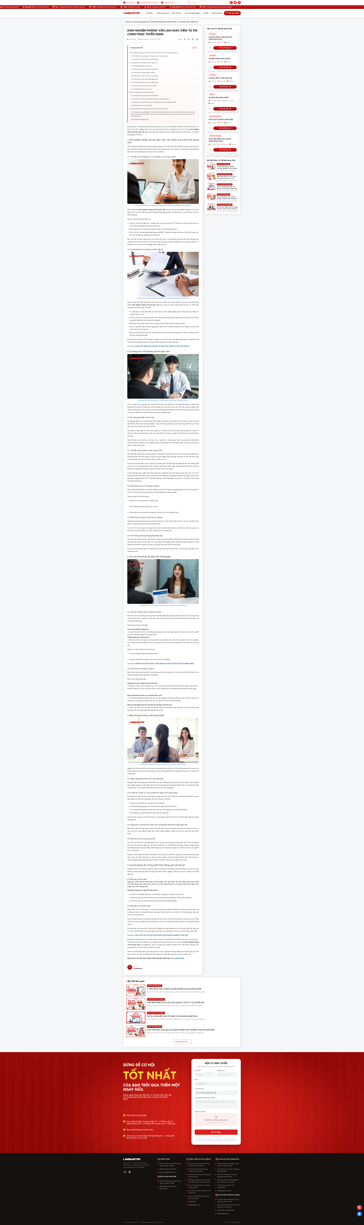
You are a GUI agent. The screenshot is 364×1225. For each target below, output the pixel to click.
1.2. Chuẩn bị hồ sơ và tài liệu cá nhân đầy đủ (145, 59)
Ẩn (195, 48)
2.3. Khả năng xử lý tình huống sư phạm (143, 72)
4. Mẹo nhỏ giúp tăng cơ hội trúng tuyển (141, 92)
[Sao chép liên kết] (197, 39)
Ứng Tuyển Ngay (224, 48)
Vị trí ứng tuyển (200, 1088)
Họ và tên (198, 1070)
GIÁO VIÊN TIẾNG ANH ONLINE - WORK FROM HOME (220, 140)
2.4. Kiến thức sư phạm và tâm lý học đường (144, 76)
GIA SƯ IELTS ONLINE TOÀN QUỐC (221, 119)
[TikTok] (239, 2)
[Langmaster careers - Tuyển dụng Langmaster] (131, 13)
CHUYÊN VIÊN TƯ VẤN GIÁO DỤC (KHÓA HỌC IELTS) (220, 38)
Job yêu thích (233, 13)
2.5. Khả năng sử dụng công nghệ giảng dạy (144, 79)
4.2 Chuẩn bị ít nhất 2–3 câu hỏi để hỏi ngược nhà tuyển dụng (150, 99)
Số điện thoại (221, 1070)
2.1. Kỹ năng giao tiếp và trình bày (141, 66)
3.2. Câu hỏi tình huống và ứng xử (141, 89)
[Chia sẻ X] (188, 39)
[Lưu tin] (210, 48)
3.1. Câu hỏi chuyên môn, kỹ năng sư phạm (144, 86)
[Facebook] (231, 2)
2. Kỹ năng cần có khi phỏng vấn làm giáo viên (143, 63)
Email (197, 1079)
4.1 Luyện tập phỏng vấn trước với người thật (144, 95)
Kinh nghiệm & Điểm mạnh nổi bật (205, 1098)
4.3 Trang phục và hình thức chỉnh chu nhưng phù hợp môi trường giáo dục (154, 102)
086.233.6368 (130, 2)
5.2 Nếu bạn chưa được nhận (140, 119)
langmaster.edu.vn (169, 2)
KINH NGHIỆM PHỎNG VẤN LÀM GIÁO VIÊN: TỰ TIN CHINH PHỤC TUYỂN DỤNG (174, 22)
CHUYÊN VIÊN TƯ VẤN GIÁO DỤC (220, 78)
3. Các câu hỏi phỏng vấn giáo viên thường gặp (143, 82)
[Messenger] (129, 1172)
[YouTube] (235, 2)
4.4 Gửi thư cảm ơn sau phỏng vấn (141, 105)
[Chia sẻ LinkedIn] (193, 39)
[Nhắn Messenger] (359, 1213)
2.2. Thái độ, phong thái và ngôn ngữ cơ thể (144, 69)
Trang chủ (128, 22)
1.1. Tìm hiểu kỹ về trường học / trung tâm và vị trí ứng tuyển (149, 56)
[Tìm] (189, 2)
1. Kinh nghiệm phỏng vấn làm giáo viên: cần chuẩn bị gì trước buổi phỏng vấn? (153, 53)
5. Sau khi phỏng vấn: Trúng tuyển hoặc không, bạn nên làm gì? (148, 109)
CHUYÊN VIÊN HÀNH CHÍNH (219, 98)
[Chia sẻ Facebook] (184, 39)
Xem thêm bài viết (181, 1041)
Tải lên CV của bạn (200, 1111)
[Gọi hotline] (359, 1207)
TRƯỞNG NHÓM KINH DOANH (219, 59)
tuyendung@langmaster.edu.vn (149, 2)
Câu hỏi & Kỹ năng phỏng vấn (140, 22)
